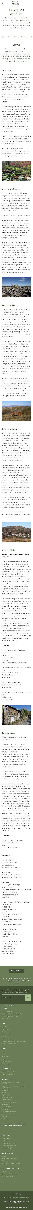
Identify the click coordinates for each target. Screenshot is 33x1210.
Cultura (4, 1032)
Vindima (4, 1036)
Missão (4, 1092)
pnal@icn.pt (9, 700)
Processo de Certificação (9, 1112)
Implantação (5, 1029)
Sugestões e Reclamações (9, 1174)
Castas (4, 1059)
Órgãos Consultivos (7, 1097)
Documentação (6, 1114)
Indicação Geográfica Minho (10, 1016)
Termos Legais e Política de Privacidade (14, 1201)
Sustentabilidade (7, 1104)
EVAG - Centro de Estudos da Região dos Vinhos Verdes (13, 1087)
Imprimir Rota (16, 971)
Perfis (3, 1052)
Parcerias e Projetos (7, 1148)
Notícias (4, 1156)
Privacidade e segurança (8, 1143)
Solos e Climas (6, 1057)
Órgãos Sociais (6, 1095)
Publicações (5, 1161)
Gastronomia (5, 1064)
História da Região (7, 1011)
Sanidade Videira (6, 1034)
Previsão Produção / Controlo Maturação (13, 1041)
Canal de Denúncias (7, 1176)
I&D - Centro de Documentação (11, 1163)
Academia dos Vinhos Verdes (10, 1102)
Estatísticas (5, 1119)
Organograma (6, 1109)
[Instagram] (16, 1194)
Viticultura (5, 1027)
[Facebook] (13, 1194)
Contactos (5, 1172)
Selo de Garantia (6, 1019)
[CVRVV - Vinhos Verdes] (15, 3)
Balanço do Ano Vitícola (8, 1044)
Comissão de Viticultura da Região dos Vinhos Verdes (13, 1083)
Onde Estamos (6, 1090)
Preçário (4, 1116)
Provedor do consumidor (9, 1146)
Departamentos (6, 1100)
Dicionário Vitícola (7, 1039)
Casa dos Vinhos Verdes (8, 1072)
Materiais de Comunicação (9, 1159)
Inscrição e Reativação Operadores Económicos (16, 979)
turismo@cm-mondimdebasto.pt (16, 663)
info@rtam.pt (10, 954)
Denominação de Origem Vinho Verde (12, 1014)
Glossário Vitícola (7, 1061)
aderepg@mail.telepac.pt (14, 924)
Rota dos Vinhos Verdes (8, 1074)
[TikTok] (20, 1194)
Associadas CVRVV (7, 1107)
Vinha (4, 1024)
